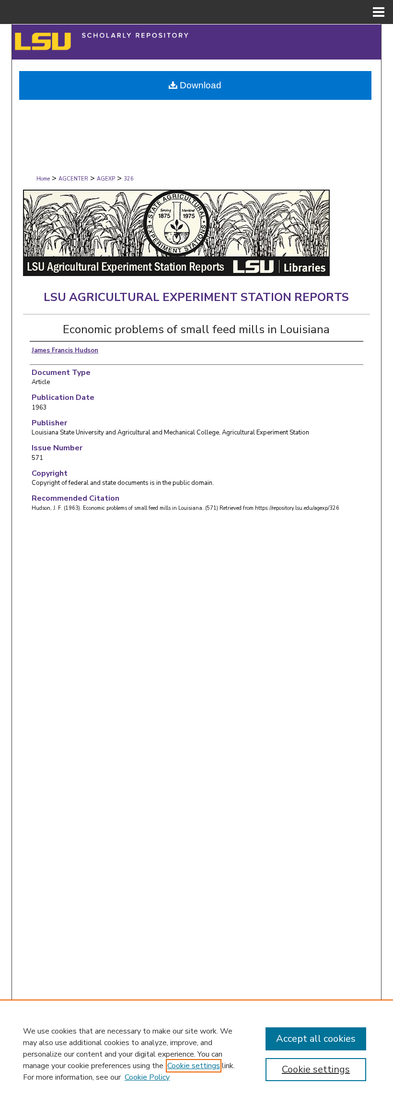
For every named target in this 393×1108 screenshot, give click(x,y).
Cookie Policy (147, 1077)
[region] (196, 1054)
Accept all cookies (316, 1038)
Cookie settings (193, 1065)
